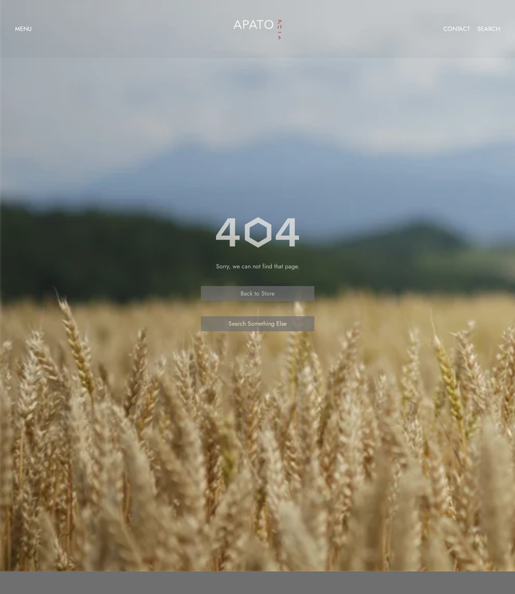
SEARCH (488, 29)
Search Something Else (257, 323)
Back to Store (257, 293)
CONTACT (456, 29)
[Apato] (257, 27)
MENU (23, 28)
